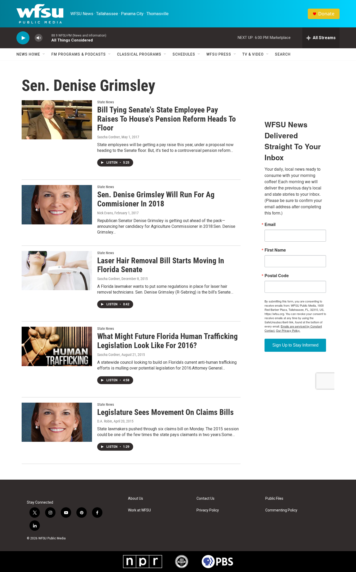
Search (283, 54)
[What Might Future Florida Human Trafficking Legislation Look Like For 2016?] (57, 346)
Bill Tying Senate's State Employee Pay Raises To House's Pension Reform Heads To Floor (166, 119)
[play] (23, 38)
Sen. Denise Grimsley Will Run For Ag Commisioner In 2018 (155, 199)
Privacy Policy (208, 510)
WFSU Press (218, 54)
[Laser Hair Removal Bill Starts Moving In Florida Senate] (57, 270)
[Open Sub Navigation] (44, 54)
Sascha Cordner (108, 137)
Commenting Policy (281, 510)
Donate (326, 13)
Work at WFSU (139, 510)
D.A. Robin (104, 421)
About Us (135, 498)
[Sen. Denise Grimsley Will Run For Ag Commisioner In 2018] (57, 204)
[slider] (47, 37)
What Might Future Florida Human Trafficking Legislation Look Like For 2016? (167, 341)
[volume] (38, 38)
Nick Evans (105, 213)
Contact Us (205, 498)
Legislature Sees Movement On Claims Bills (165, 412)
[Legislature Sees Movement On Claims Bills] (57, 422)
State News (105, 102)
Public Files (274, 498)
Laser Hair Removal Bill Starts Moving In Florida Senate (160, 265)
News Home (28, 54)
